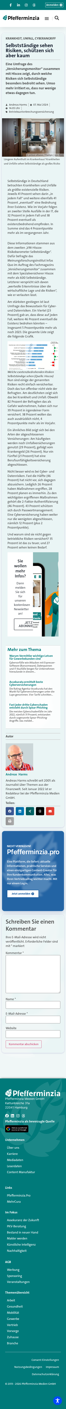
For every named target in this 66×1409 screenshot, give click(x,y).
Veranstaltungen (18, 1282)
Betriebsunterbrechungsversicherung (31, 112)
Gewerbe (13, 1319)
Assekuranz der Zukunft (23, 1220)
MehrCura (14, 1202)
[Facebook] (7, 1116)
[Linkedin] (12, 1116)
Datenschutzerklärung (45, 1374)
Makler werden (17, 1238)
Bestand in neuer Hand (22, 1232)
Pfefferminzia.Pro (18, 1195)
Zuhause (13, 1337)
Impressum (52, 1367)
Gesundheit (15, 1306)
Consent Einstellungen (45, 1360)
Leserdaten (14, 1166)
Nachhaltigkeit (17, 1251)
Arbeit (11, 1300)
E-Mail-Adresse (17, 1013)
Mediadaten (15, 1160)
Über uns (13, 1148)
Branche (12, 1343)
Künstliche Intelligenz (21, 1245)
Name (11, 999)
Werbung (13, 1270)
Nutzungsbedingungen (28, 1367)
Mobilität (13, 1313)
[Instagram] (18, 1116)
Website (11, 1028)
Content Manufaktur (21, 1172)
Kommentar (15, 953)
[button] (46, 18)
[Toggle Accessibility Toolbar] (57, 1400)
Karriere (12, 1154)
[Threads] (23, 1116)
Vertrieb (12, 1325)
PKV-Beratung (16, 1226)
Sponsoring (14, 1276)
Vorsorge (13, 1331)
